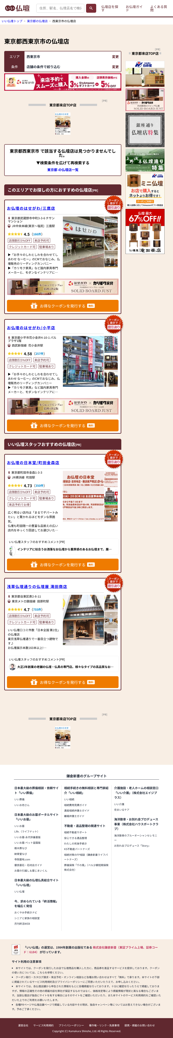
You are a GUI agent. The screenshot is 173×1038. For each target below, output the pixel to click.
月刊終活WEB (22, 923)
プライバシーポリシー (71, 1025)
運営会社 (23, 1025)
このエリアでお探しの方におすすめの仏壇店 (50, 190)
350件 (39, 485)
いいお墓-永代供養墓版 (27, 837)
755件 (37, 609)
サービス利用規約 (43, 1025)
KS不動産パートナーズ (77, 849)
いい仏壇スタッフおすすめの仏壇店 (41, 444)
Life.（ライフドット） (27, 831)
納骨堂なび (20, 854)
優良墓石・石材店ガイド (28, 865)
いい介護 (119, 804)
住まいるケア (121, 809)
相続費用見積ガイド (75, 805)
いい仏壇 (19, 891)
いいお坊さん (22, 805)
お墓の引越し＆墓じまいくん (30, 870)
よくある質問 (158, 8)
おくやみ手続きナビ (25, 912)
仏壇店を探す (109, 8)
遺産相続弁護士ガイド (76, 810)
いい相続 (69, 799)
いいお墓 (19, 826)
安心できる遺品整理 (75, 838)
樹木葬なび (20, 848)
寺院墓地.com (22, 859)
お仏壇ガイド (134, 8)
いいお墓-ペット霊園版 (27, 842)
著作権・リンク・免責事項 (104, 1025)
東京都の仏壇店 (37, 20)
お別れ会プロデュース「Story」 (132, 845)
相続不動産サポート (75, 832)
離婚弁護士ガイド (74, 816)
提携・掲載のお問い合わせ (139, 1025)
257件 (39, 353)
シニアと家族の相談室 (27, 918)
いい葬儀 (19, 799)
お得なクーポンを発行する (66, 306)
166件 (37, 234)
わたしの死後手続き (75, 843)
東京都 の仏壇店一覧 (62, 169)
